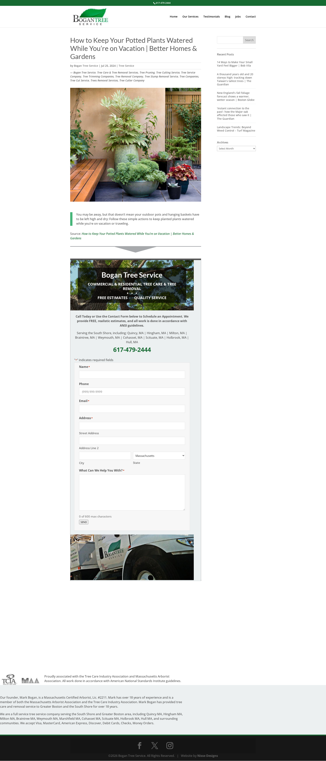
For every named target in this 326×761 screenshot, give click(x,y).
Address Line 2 (89, 448)
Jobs (238, 16)
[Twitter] (154, 745)
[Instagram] (169, 745)
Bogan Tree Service (86, 65)
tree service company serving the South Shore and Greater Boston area (80, 714)
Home (174, 16)
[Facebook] (139, 745)
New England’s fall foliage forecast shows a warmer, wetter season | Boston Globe (235, 96)
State (136, 463)
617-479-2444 (163, 3)
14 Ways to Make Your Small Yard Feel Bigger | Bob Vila (235, 63)
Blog (227, 16)
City (81, 463)
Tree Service (126, 65)
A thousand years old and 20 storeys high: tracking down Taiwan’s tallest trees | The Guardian (235, 79)
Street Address (89, 433)
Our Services (190, 16)
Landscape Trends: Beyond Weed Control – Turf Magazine (236, 128)
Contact (251, 16)
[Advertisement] (135, 628)
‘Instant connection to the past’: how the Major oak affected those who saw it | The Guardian (234, 113)
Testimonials (211, 16)
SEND (84, 522)
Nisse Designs (207, 756)
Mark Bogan (28, 697)
